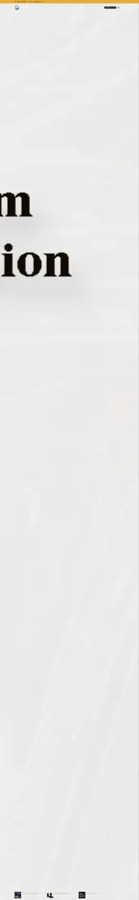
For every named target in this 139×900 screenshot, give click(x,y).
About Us (80, 8)
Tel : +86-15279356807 (20, 1)
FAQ (89, 8)
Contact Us (97, 8)
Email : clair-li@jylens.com (36, 1)
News (71, 8)
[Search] (115, 7)
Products (62, 8)
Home (53, 8)
